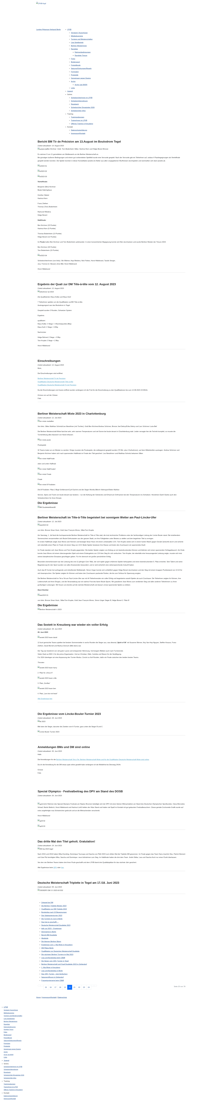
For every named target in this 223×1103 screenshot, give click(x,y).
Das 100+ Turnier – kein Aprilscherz (54, 974)
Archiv (73, 81)
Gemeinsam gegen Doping (81, 78)
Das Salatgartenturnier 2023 (51, 915)
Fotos (73, 59)
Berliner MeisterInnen (79, 46)
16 (51, 987)
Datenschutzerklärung (79, 130)
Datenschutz (62, 997)
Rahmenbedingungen (83, 52)
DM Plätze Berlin (47, 948)
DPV (55, 867)
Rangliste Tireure (81, 55)
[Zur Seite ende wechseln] (95, 985)
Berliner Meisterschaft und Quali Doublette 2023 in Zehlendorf (64, 964)
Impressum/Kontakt (78, 133)
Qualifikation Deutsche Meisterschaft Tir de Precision (57, 385)
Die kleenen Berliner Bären (51, 941)
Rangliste (74, 49)
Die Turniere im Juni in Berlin (51, 919)
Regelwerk (75, 104)
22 (79, 987)
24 (89, 987)
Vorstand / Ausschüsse (79, 33)
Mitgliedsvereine (77, 36)
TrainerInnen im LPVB (79, 120)
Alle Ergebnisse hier (45, 699)
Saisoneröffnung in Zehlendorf (52, 977)
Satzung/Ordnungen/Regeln (81, 68)
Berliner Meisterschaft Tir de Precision (52, 378)
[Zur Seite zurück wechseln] (42, 985)
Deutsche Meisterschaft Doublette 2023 (55, 925)
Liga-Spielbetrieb (77, 42)
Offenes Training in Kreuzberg (82, 124)
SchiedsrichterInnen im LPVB (81, 98)
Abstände (44, 938)
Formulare (75, 72)
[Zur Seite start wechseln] (39, 985)
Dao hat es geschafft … (50, 922)
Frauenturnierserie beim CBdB (52, 980)
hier (62, 867)
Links (73, 88)
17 (55, 987)
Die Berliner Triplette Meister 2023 (53, 906)
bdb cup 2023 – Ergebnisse (51, 928)
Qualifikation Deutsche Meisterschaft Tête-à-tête (55, 382)
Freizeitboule (75, 65)
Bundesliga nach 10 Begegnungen (54, 912)
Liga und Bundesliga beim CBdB (53, 958)
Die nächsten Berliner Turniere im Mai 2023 (57, 954)
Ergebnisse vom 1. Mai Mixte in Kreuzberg (56, 945)
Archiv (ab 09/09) (81, 85)
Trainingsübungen (77, 117)
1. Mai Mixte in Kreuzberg (50, 967)
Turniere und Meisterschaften (82, 39)
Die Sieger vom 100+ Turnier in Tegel (55, 961)
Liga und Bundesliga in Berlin (52, 971)
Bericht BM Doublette (49, 935)
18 (60, 987)
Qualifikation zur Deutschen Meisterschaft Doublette (60, 951)
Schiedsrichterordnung (79, 101)
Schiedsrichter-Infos (78, 111)
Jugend (70, 91)
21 (74, 987)
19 (65, 987)
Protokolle (74, 75)
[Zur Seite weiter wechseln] (92, 985)
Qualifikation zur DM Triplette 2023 (54, 909)
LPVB (69, 29)
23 (84, 987)
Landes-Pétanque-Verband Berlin (48, 29)
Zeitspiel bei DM (47, 902)
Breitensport (75, 62)
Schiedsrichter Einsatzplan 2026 (83, 107)
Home (38, 997)
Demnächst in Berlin (48, 932)
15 (46, 987)
